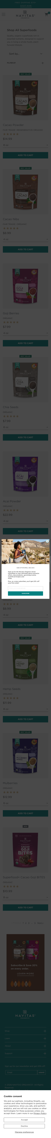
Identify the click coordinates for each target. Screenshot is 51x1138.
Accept (24, 1120)
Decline (24, 1126)
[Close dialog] (47, 541)
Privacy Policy (40, 1113)
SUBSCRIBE (25, 593)
